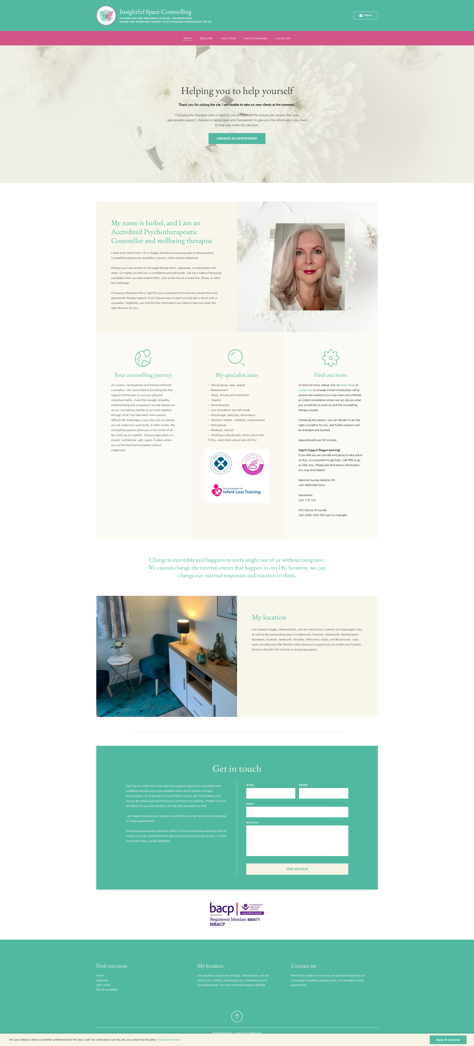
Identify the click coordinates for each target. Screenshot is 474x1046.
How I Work (103, 985)
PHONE (303, 785)
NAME (250, 785)
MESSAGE (252, 823)
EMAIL (250, 804)
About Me (102, 980)
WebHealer (255, 1033)
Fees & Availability (107, 989)
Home (100, 975)
